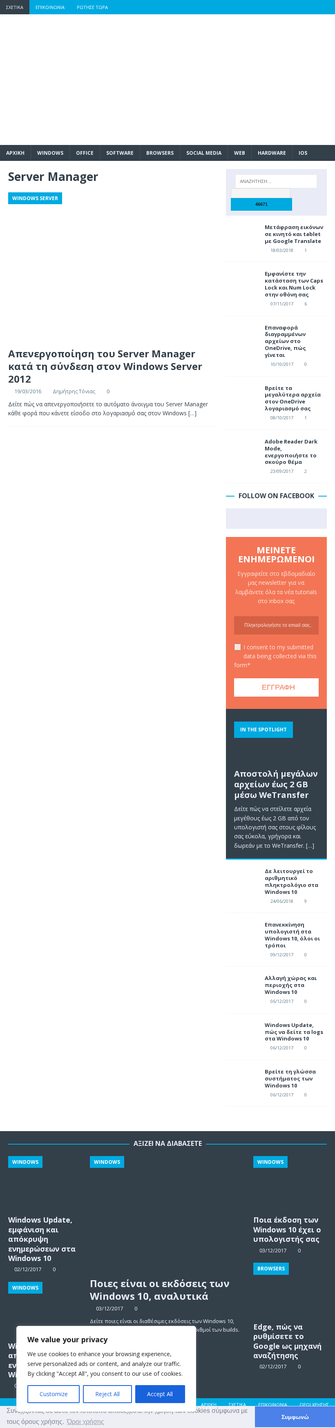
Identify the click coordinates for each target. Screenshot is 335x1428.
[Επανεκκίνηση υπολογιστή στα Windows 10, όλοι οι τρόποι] (242, 933)
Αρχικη (15, 152)
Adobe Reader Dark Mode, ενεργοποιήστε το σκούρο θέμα (291, 452)
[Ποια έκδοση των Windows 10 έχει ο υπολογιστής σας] (290, 1183)
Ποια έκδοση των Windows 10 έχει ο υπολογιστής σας (287, 1229)
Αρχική (209, 1404)
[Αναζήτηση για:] (276, 181)
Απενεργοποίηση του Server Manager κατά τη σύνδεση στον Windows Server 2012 (105, 366)
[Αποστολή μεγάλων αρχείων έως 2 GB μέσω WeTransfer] (276, 740)
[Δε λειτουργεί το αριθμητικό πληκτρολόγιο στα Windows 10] (242, 880)
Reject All (107, 1394)
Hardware (272, 152)
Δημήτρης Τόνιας (74, 391)
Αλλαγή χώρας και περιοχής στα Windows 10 (291, 985)
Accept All (160, 1394)
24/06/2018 (281, 901)
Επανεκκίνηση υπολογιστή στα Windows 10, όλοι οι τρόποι (292, 935)
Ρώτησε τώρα (92, 7)
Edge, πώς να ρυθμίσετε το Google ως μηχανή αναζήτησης (287, 1341)
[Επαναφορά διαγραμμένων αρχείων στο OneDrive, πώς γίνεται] (242, 336)
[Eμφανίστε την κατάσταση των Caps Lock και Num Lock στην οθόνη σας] (242, 282)
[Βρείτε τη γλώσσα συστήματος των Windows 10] (242, 1080)
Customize (54, 1394)
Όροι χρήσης (314, 1404)
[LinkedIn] (312, 7)
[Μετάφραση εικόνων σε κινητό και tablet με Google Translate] (242, 236)
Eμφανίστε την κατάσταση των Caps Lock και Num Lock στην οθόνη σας (294, 284)
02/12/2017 (272, 1366)
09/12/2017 (281, 954)
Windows (50, 152)
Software (120, 152)
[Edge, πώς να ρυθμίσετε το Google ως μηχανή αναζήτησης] (290, 1290)
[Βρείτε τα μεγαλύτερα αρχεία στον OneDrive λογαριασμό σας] (242, 397)
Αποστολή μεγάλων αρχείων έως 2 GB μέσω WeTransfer (276, 784)
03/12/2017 (109, 1308)
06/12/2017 (281, 1001)
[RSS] (328, 7)
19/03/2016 (27, 391)
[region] (106, 1369)
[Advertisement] (225, 79)
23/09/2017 (281, 471)
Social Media (203, 152)
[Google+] (296, 7)
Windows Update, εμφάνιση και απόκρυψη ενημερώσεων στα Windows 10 (42, 1239)
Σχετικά (14, 7)
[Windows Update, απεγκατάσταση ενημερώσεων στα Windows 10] (45, 1309)
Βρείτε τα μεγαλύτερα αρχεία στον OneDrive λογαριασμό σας (293, 398)
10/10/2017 (281, 364)
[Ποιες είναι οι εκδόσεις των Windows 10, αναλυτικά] (168, 1214)
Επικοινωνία (50, 7)
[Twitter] (280, 7)
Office (85, 152)
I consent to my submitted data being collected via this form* (275, 656)
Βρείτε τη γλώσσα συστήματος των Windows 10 (290, 1078)
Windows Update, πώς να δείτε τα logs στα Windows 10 (294, 1032)
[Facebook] (264, 7)
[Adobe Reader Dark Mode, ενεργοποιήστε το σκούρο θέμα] (242, 450)
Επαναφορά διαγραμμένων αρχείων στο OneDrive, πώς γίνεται (285, 341)
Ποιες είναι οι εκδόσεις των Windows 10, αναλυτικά (160, 1290)
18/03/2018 (281, 250)
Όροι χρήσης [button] (85, 1421)
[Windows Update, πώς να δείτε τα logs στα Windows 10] (242, 1034)
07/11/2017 (281, 304)
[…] (192, 413)
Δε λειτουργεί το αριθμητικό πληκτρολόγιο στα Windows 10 (291, 881)
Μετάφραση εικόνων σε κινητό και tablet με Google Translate (294, 234)
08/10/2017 (281, 417)
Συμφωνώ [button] (295, 1417)
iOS (303, 152)
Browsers (160, 152)
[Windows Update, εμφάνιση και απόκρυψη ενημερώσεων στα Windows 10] (45, 1184)
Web (239, 152)
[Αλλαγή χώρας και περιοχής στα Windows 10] (242, 987)
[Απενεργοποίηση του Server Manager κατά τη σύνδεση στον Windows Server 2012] (113, 267)
